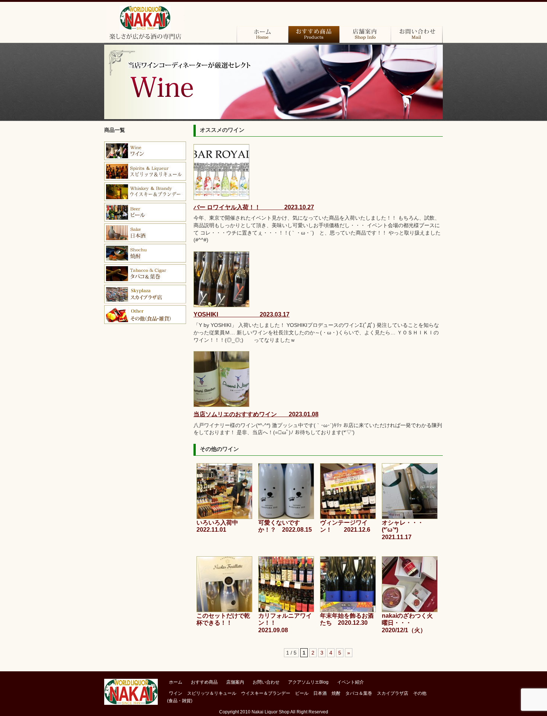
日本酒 (145, 232)
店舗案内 (365, 34)
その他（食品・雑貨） (145, 314)
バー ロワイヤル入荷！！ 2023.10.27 (253, 207)
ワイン (145, 150)
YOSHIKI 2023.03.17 (241, 314)
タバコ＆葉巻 (145, 273)
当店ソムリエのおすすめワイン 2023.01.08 (256, 414)
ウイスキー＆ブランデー (265, 693)
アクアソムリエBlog (308, 682)
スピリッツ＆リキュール (211, 693)
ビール (145, 212)
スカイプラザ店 (145, 294)
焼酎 (145, 253)
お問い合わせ (416, 34)
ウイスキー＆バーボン (145, 191)
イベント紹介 (350, 682)
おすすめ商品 (313, 34)
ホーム (262, 34)
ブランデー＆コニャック (145, 171)
